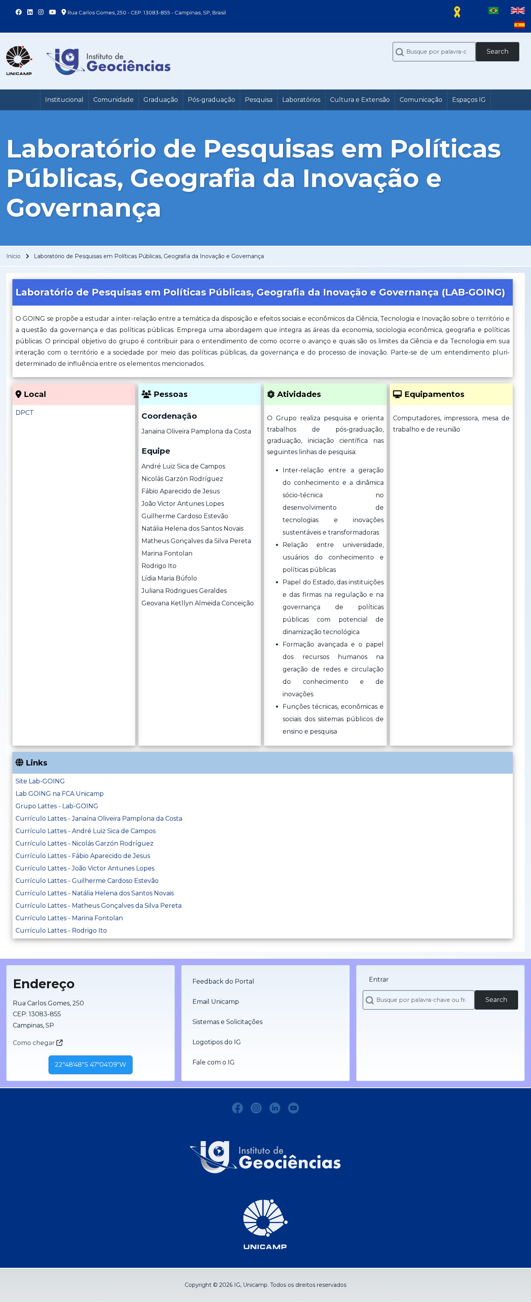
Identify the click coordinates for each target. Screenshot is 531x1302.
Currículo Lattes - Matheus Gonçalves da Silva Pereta (99, 905)
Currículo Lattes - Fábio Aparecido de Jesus (83, 856)
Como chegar (34, 1043)
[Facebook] (237, 1108)
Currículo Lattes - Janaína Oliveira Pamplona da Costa (99, 818)
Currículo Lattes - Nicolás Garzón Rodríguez (85, 843)
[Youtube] (293, 1108)
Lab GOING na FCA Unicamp (60, 793)
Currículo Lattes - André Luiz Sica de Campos (85, 831)
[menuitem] (64, 100)
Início (13, 256)
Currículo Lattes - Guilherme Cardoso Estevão (87, 880)
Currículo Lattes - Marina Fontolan (69, 918)
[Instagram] (256, 1108)
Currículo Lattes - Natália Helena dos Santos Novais (95, 893)
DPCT (25, 412)
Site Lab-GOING (40, 781)
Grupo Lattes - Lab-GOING (57, 806)
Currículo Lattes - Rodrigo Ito (61, 930)
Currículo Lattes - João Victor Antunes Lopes (85, 868)
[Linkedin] (275, 1108)
